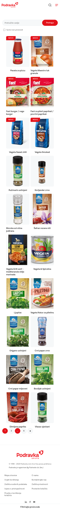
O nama (35, 475)
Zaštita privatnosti (40, 484)
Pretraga (50, 23)
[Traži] (50, 5)
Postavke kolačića (39, 489)
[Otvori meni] (56, 5)
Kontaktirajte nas (39, 480)
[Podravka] (10, 7)
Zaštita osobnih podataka (15, 484)
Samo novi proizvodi (14, 30)
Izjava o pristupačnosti (14, 489)
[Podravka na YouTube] (34, 502)
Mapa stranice (10, 475)
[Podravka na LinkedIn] (26, 502)
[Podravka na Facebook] (30, 502)
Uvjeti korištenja (11, 480)
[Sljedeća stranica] (30, 431)
